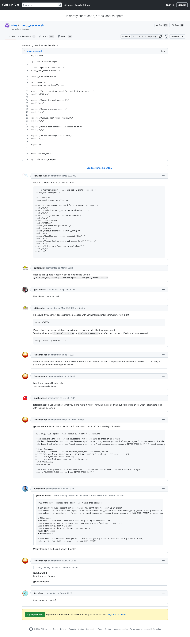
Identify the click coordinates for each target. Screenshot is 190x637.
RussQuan (39, 593)
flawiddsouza (41, 175)
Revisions (28, 36)
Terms (55, 629)
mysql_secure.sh (32, 25)
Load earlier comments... (99, 168)
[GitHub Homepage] (31, 629)
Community (91, 629)
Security (72, 629)
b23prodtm (39, 268)
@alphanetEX (40, 573)
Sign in (170, 4)
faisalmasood (41, 354)
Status (81, 629)
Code (12, 36)
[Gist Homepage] (10, 5)
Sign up (182, 4)
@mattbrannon (41, 426)
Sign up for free (34, 614)
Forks (66, 36)
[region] (95, 107)
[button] (160, 36)
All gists (68, 5)
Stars (48, 36)
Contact (108, 629)
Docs (100, 629)
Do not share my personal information (145, 629)
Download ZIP (177, 36)
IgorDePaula (40, 289)
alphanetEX (39, 488)
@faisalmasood (41, 404)
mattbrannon (40, 398)
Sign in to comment (117, 614)
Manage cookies (121, 629)
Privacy (63, 629)
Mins (14, 25)
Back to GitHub (82, 5)
